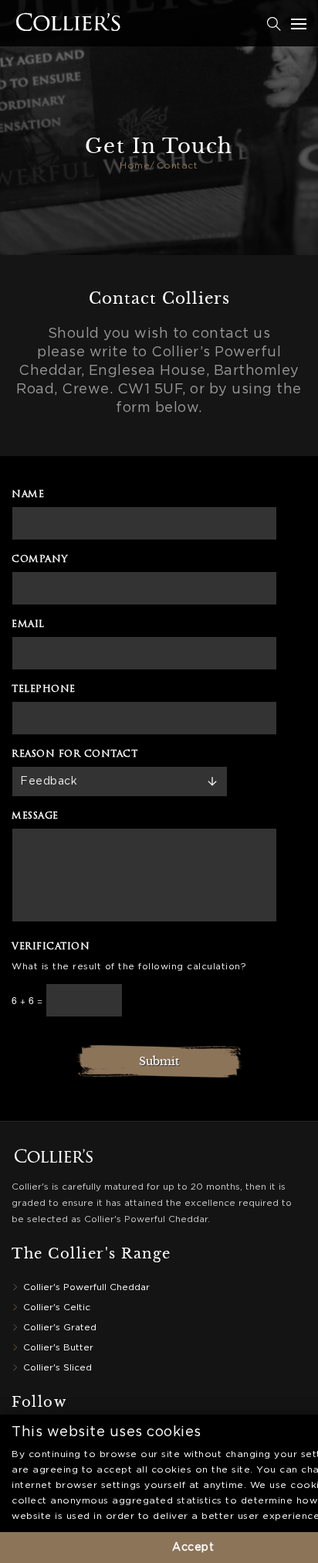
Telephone (44, 689)
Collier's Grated (59, 1327)
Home (135, 166)
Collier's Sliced (57, 1368)
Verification (51, 947)
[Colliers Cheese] (25, 23)
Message (35, 816)
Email (28, 624)
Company (40, 559)
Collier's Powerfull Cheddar (86, 1287)
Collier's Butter (58, 1347)
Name (28, 494)
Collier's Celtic (56, 1307)
